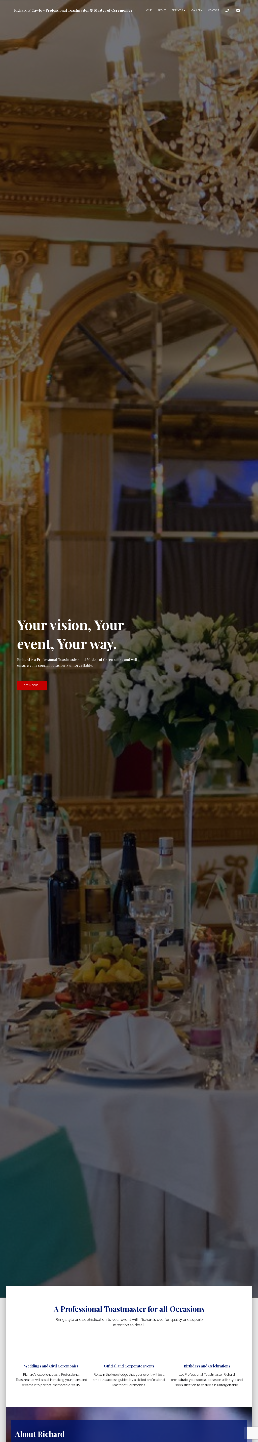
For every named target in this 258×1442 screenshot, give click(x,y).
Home (148, 10)
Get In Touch (32, 685)
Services (177, 10)
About (162, 10)
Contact (213, 10)
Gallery (196, 10)
